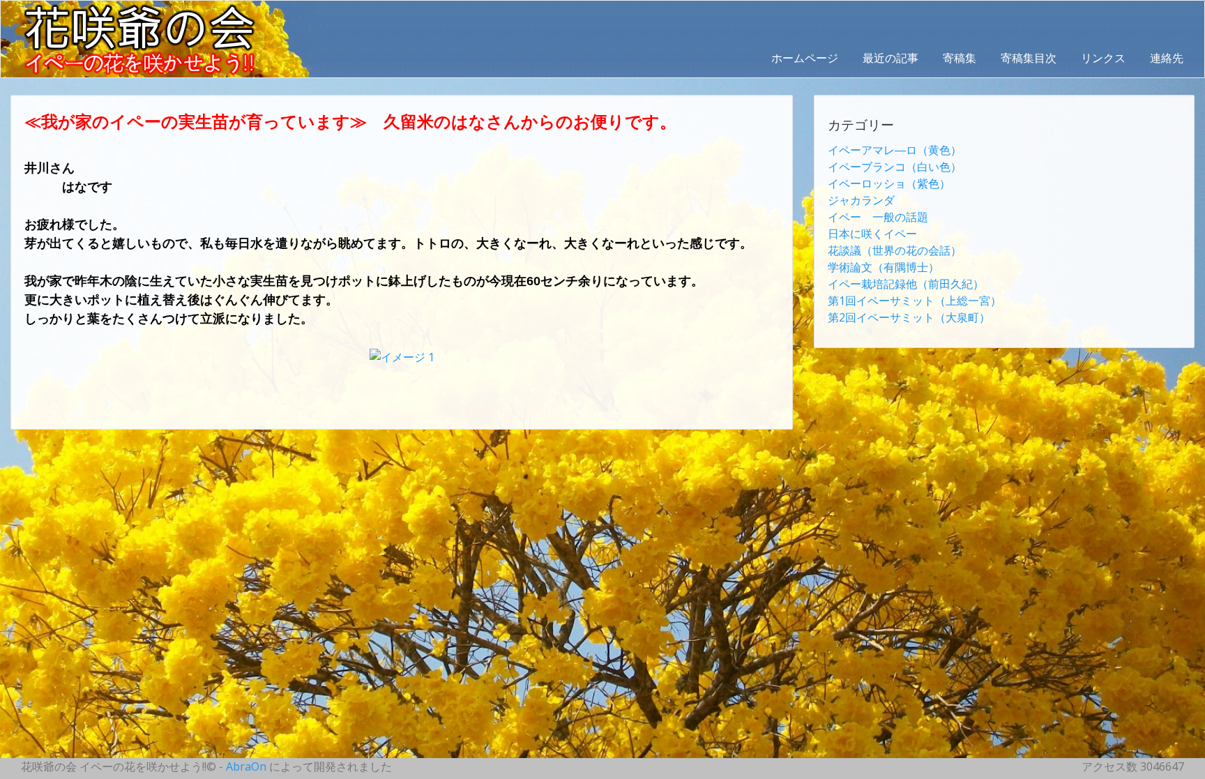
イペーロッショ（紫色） (889, 183)
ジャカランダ (861, 200)
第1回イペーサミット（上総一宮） (914, 300)
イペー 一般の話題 (878, 217)
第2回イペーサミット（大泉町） (909, 317)
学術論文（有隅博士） (883, 267)
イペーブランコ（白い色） (895, 166)
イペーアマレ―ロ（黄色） (895, 150)
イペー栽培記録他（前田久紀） (906, 284)
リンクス (1103, 58)
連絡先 (1166, 58)
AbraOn (246, 766)
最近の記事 (890, 58)
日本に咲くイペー (872, 233)
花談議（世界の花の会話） (895, 250)
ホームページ (804, 58)
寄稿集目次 (1028, 58)
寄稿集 (959, 58)
